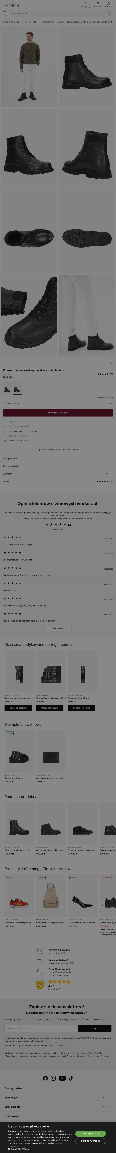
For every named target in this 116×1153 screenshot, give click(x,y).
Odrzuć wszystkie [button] (90, 1141)
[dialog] (58, 576)
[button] (40, 1149)
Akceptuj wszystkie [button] (90, 1133)
